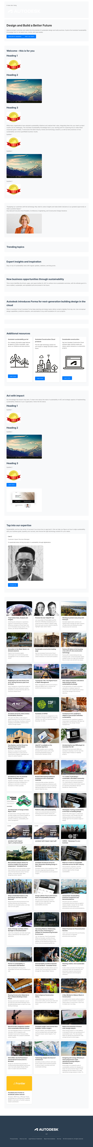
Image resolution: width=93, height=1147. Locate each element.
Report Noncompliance (49, 1138)
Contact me (13, 585)
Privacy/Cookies (14, 1138)
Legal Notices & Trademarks (35, 1138)
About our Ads (23, 1138)
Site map (59, 1138)
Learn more (13, 376)
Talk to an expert (29, 36)
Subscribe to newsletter (14, 36)
